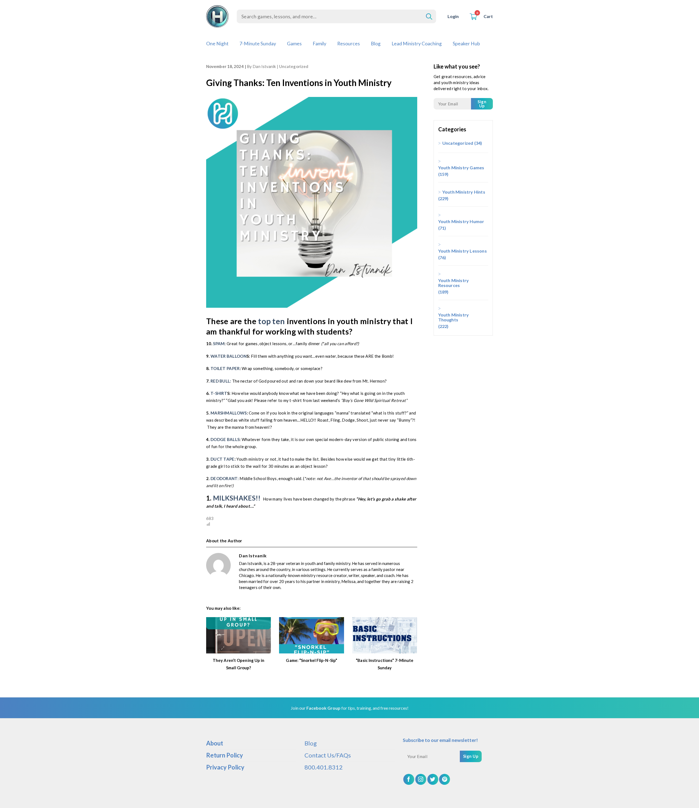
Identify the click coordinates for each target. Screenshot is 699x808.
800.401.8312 (323, 767)
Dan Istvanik (264, 66)
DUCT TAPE (223, 459)
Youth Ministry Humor (461, 221)
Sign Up (482, 103)
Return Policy (224, 755)
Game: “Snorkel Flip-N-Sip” (311, 660)
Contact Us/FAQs (327, 755)
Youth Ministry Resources (453, 283)
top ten (271, 321)
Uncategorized (293, 66)
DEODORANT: (225, 478)
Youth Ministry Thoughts (453, 317)
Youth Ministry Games (461, 167)
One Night (217, 43)
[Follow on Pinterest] (444, 779)
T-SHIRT (219, 393)
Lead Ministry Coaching (417, 43)
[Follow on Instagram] (420, 779)
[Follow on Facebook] (408, 779)
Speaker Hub (466, 43)
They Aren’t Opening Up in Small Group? (239, 664)
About (214, 743)
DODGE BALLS (225, 439)
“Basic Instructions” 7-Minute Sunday (384, 664)
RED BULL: (221, 380)
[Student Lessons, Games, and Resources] (217, 16)
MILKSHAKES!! (237, 498)
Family (319, 43)
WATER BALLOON (229, 356)
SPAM (218, 343)
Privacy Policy (225, 767)
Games (294, 43)
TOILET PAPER (225, 368)
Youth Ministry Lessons (462, 250)
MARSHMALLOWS (228, 412)
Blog (376, 43)
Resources (348, 43)
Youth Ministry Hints (463, 191)
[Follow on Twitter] (432, 779)
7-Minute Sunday (257, 43)
